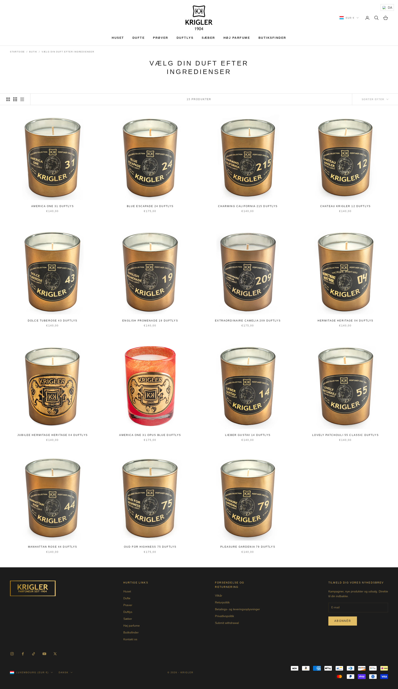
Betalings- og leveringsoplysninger (237, 609)
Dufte (138, 37)
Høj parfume (236, 37)
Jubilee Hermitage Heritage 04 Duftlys (52, 435)
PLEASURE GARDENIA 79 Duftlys (247, 546)
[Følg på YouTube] (44, 654)
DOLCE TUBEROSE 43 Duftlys (52, 320)
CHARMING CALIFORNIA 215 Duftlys (248, 206)
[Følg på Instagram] (12, 654)
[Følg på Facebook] (23, 654)
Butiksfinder (272, 37)
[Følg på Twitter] (55, 654)
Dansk (63, 672)
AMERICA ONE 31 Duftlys (52, 206)
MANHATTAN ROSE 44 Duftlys (52, 546)
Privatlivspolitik (224, 616)
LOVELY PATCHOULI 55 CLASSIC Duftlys (345, 435)
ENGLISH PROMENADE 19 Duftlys (150, 320)
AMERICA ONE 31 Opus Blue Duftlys (150, 435)
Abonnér (342, 620)
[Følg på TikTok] (34, 654)
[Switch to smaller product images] (15, 99)
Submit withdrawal (227, 623)
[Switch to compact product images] (22, 99)
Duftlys (185, 37)
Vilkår (218, 595)
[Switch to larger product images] (8, 99)
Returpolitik (222, 602)
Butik (33, 52)
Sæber (208, 37)
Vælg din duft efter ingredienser (68, 52)
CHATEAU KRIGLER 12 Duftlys (345, 206)
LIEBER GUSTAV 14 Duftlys (248, 435)
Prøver (160, 37)
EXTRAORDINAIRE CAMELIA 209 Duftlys (247, 320)
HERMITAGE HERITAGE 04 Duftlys (346, 320)
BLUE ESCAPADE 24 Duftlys (150, 206)
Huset (118, 37)
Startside (17, 52)
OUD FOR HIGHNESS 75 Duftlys (150, 546)
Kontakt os (130, 639)
